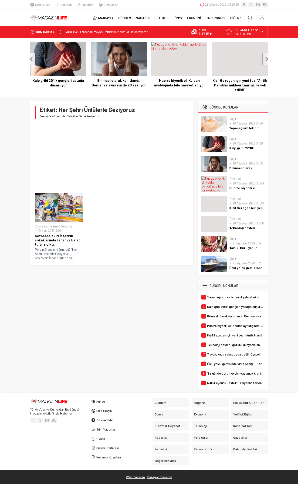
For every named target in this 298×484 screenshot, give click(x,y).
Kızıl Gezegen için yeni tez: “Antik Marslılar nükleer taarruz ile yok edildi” (240, 85)
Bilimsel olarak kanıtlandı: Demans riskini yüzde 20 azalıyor (119, 82)
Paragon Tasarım (159, 477)
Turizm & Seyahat (60, 226)
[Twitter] (251, 4)
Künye (100, 401)
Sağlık (233, 119)
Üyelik (100, 439)
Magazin (200, 403)
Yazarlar (88, 5)
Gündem (160, 403)
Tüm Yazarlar (105, 429)
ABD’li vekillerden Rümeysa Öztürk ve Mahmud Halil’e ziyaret (107, 32)
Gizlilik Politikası (107, 448)
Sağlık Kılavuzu (165, 461)
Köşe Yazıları (242, 426)
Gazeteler (240, 437)
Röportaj (161, 437)
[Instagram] (258, 4)
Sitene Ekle (42, 5)
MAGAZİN (143, 18)
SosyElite (41, 226)
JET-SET (161, 18)
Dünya (159, 414)
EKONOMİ (194, 18)
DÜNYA (178, 18)
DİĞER (234, 18)
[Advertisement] (112, 155)
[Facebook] (244, 4)
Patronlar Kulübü (245, 449)
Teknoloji (235, 179)
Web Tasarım (135, 477)
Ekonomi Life (203, 449)
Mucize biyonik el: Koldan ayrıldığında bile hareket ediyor (179, 82)
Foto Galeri (201, 437)
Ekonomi (200, 414)
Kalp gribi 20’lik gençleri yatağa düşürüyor (58, 82)
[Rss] (265, 4)
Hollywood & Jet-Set (248, 403)
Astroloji (66, 5)
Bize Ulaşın (111, 5)
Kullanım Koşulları (108, 457)
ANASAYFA (106, 18)
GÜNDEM (124, 18)
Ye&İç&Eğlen (242, 414)
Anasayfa (45, 116)
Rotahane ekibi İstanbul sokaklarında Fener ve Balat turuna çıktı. (57, 240)
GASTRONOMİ (216, 18)
